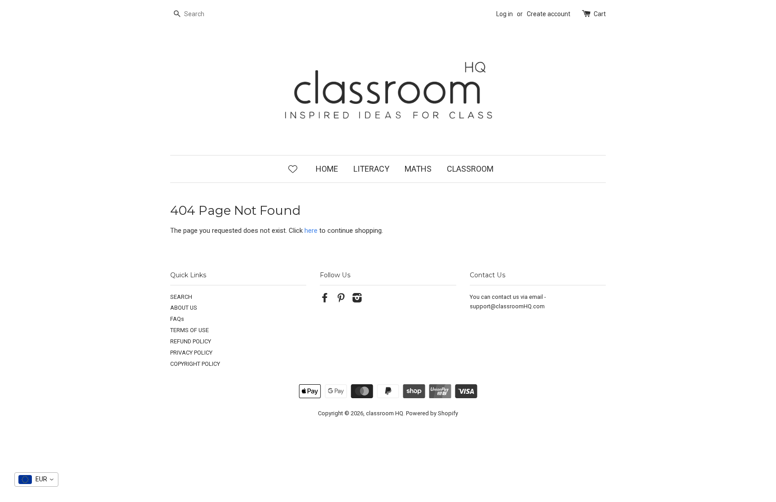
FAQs (177, 318)
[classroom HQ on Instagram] (357, 299)
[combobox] (36, 479)
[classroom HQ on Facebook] (325, 299)
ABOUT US (183, 307)
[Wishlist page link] (292, 168)
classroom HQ (384, 413)
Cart (600, 14)
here (310, 231)
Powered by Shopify (432, 413)
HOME (327, 168)
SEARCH (181, 296)
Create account (548, 14)
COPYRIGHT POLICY (195, 363)
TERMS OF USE (189, 330)
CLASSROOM (470, 168)
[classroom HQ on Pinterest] (341, 299)
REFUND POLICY (190, 341)
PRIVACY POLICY (191, 352)
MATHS (418, 168)
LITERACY (371, 168)
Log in (504, 14)
